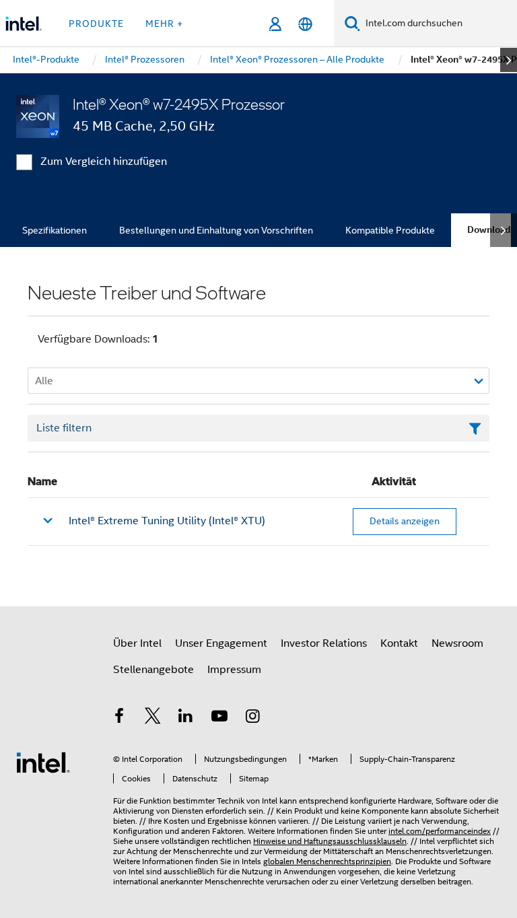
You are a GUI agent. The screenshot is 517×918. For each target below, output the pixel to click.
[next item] (508, 60)
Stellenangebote (153, 669)
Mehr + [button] (164, 23)
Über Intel (137, 643)
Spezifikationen (54, 230)
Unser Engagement (221, 643)
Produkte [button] (96, 23)
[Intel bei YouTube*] (219, 718)
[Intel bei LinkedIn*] (185, 718)
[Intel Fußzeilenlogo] (43, 762)
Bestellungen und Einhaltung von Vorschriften (216, 230)
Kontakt (399, 643)
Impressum (234, 669)
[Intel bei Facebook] (119, 718)
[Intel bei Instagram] (252, 718)
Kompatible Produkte (390, 230)
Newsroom (457, 643)
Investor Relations (324, 643)
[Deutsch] (305, 24)
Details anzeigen (405, 521)
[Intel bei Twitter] (152, 718)
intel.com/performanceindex (439, 831)
